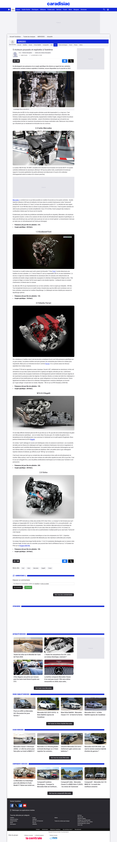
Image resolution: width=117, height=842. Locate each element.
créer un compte (45, 583)
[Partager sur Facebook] (65, 60)
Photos (75, 45)
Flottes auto (51, 9)
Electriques (35, 9)
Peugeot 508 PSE (24, 545)
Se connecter (18, 587)
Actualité (49, 36)
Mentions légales (82, 818)
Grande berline (13, 821)
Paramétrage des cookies (84, 823)
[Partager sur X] (71, 60)
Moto (70, 9)
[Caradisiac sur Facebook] (12, 806)
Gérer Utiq (80, 825)
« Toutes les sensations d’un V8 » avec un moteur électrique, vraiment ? (57, 656)
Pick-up (34, 822)
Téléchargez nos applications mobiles (23, 810)
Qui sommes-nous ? (67, 829)
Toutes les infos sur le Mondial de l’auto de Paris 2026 (27, 656)
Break (11, 822)
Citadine (12, 817)
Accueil (19, 45)
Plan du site (80, 817)
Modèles (25, 45)
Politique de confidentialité (84, 820)
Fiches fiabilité (37, 45)
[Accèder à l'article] (28, 645)
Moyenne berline (14, 819)
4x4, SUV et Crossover (37, 821)
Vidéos (81, 45)
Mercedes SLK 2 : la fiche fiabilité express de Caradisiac (95, 714)
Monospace (13, 824)
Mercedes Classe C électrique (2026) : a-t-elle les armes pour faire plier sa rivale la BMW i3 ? (24, 749)
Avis (52, 45)
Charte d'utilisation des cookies (85, 821)
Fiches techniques (62, 45)
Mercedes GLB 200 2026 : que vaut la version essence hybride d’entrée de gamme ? (95, 749)
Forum (65, 9)
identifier (37, 583)
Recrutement (78, 829)
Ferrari (47, 364)
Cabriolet (34, 819)
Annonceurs (45, 829)
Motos (56, 817)
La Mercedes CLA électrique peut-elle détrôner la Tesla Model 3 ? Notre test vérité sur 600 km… (24, 783)
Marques (76, 9)
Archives (80, 815)
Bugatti (32, 439)
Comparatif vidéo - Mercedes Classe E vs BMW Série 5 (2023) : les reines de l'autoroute (72, 784)
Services (58, 9)
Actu (13, 9)
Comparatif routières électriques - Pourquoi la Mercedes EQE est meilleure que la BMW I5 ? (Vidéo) (47, 784)
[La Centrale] (34, 839)
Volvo (28, 568)
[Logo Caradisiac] (58, 7)
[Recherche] (104, 9)
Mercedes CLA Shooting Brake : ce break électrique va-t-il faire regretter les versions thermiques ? (48, 749)
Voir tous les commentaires (63, 594)
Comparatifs (46, 45)
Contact (38, 829)
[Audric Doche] (15, 56)
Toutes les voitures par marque (62, 821)
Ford (54, 271)
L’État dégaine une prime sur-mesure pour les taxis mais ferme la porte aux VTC (26, 679)
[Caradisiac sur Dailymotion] (21, 806)
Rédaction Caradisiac (55, 829)
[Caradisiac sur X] (16, 806)
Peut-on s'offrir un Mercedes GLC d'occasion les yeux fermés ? (23, 713)
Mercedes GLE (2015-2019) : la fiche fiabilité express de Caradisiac (47, 715)
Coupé (33, 817)
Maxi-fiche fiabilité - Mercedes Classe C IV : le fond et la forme (71, 714)
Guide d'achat (26, 9)
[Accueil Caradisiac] (9, 9)
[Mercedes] (12, 45)
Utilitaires (43, 9)
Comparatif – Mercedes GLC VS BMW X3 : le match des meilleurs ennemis (95, 784)
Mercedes (22, 41)
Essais (18, 9)
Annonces (84, 9)
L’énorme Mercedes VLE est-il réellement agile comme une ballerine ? (71, 749)
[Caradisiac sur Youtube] (24, 806)
